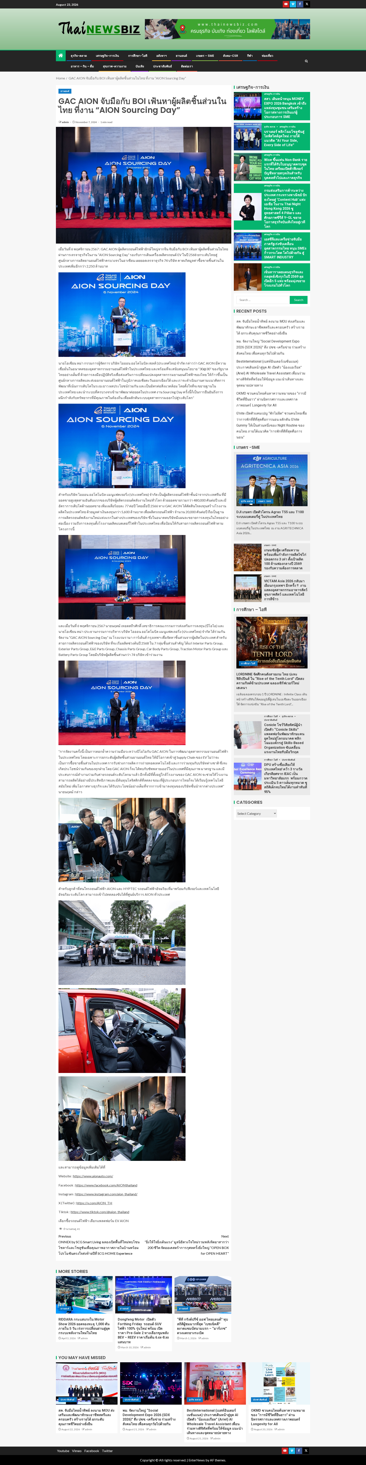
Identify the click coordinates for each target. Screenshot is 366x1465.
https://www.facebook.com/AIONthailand (106, 1185)
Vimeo (77, 1451)
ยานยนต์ (181, 56)
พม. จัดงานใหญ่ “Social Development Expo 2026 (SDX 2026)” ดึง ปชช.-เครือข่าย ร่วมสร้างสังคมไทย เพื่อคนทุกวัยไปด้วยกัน (271, 347)
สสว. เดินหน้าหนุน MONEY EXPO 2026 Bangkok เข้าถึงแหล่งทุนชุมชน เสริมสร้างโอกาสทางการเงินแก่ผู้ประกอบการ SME (285, 108)
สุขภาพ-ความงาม (114, 66)
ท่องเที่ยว (267, 56)
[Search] (306, 61)
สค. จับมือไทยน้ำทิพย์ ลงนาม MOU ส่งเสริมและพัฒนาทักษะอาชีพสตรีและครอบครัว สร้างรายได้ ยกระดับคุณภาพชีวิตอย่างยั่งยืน (270, 327)
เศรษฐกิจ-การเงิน (107, 56)
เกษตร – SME (205, 56)
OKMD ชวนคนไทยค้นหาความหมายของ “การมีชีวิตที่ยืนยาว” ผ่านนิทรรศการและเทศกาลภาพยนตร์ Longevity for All (271, 399)
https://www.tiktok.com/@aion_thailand (100, 1212)
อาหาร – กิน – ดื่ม (82, 66)
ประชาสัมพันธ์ (162, 66)
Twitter (107, 1451)
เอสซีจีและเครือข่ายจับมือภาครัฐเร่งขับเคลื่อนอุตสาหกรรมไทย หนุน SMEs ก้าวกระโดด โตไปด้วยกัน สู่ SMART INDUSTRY (285, 248)
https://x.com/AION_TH (94, 1203)
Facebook (91, 1451)
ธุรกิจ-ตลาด (79, 56)
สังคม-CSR (230, 56)
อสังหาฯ (161, 56)
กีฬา (250, 56)
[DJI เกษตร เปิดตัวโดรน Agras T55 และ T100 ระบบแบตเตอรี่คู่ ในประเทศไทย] (272, 480)
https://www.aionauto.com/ (93, 1176)
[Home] (60, 56)
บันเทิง (140, 66)
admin (65, 122)
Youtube (63, 1451)
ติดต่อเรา (187, 66)
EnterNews (197, 1460)
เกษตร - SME (264, 501)
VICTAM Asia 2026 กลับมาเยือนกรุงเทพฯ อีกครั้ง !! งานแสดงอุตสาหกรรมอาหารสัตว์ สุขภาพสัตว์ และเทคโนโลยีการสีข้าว (285, 590)
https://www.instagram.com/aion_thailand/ (106, 1194)
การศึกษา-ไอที (137, 56)
